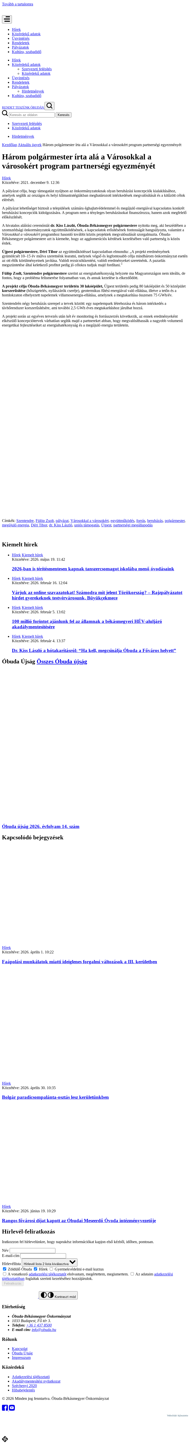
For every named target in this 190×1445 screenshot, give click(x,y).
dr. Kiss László (60, 525)
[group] (95, 1269)
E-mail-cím (10, 1255)
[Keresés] (49, 106)
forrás (140, 521)
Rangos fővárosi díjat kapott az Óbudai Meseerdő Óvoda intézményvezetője (79, 1220)
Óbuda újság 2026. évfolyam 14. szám (40, 826)
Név (5, 1250)
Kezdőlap (9, 145)
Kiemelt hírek (32, 555)
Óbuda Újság (22, 1353)
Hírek (16, 29)
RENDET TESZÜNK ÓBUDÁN (23, 107)
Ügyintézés (20, 38)
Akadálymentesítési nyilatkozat (36, 1381)
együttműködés (122, 521)
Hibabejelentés (23, 1390)
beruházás (155, 521)
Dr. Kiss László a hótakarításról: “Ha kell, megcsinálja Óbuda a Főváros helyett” (94, 650)
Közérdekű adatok (26, 34)
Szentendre (25, 521)
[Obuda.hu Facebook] (5, 1409)
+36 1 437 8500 (39, 1325)
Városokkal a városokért (90, 521)
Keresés (64, 115)
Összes (62, 661)
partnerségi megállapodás (133, 525)
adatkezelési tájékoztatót (47, 1274)
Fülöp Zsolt (45, 521)
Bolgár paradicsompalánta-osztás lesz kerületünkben (55, 1097)
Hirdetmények (33, 91)
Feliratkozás (13, 1283)
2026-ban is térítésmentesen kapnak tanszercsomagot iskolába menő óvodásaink (93, 568)
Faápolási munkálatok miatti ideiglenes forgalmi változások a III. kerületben (79, 961)
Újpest (106, 525)
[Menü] (7, 19)
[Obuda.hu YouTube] (12, 1409)
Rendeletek (20, 43)
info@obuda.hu (44, 1330)
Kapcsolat (19, 1349)
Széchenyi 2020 (24, 1386)
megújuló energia (15, 525)
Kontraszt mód (65, 1297)
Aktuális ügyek (30, 145)
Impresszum (21, 1357)
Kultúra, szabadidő (26, 52)
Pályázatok (20, 47)
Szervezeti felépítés (37, 69)
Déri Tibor (39, 525)
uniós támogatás (86, 525)
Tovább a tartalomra (17, 4)
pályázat (62, 521)
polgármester (175, 521)
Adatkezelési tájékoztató (31, 1377)
